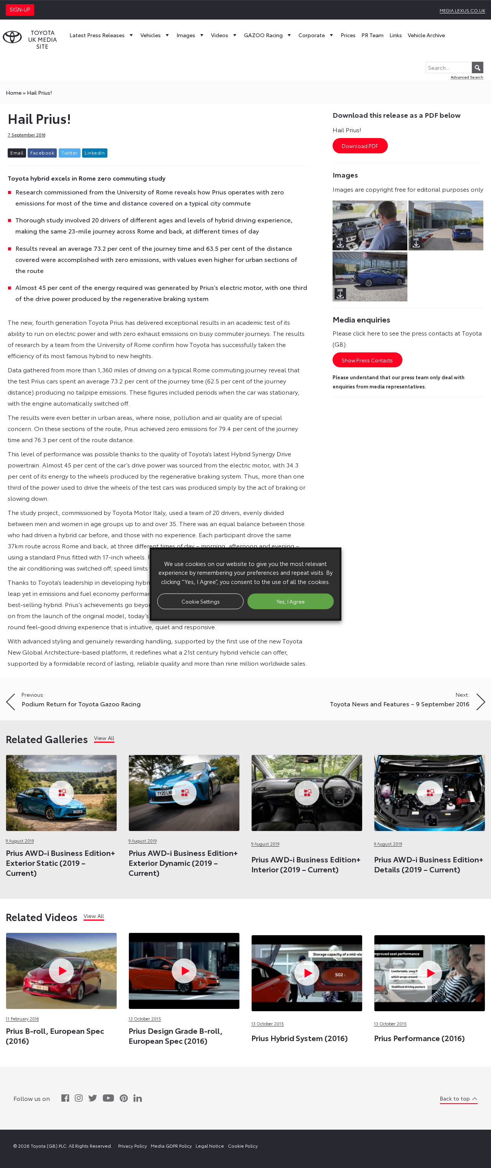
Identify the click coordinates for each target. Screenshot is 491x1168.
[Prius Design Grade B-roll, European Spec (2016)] (184, 968)
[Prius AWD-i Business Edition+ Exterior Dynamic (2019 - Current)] (184, 790)
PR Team (372, 35)
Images (185, 35)
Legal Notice (210, 1145)
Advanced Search (467, 77)
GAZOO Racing (263, 35)
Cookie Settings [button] (200, 600)
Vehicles (150, 35)
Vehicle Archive (426, 35)
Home (13, 92)
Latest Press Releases (97, 35)
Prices (348, 35)
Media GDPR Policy (171, 1145)
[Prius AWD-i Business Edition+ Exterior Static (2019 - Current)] (61, 790)
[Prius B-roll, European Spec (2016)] (61, 968)
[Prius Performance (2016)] (429, 934)
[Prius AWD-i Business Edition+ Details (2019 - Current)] (429, 790)
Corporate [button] (311, 35)
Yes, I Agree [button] (291, 600)
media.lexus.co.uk (462, 10)
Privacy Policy (132, 1145)
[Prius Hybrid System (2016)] (306, 934)
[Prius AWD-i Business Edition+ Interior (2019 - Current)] (307, 790)
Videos (219, 35)
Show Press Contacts (367, 360)
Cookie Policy (243, 1145)
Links (395, 35)
